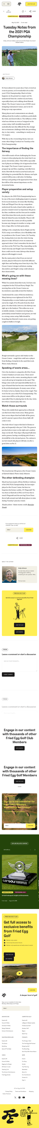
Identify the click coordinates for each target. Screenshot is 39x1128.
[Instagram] (19, 1097)
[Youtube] (24, 1097)
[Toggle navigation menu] (4, 4)
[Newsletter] (8, 4)
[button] (32, 11)
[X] (15, 1097)
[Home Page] (19, 4)
